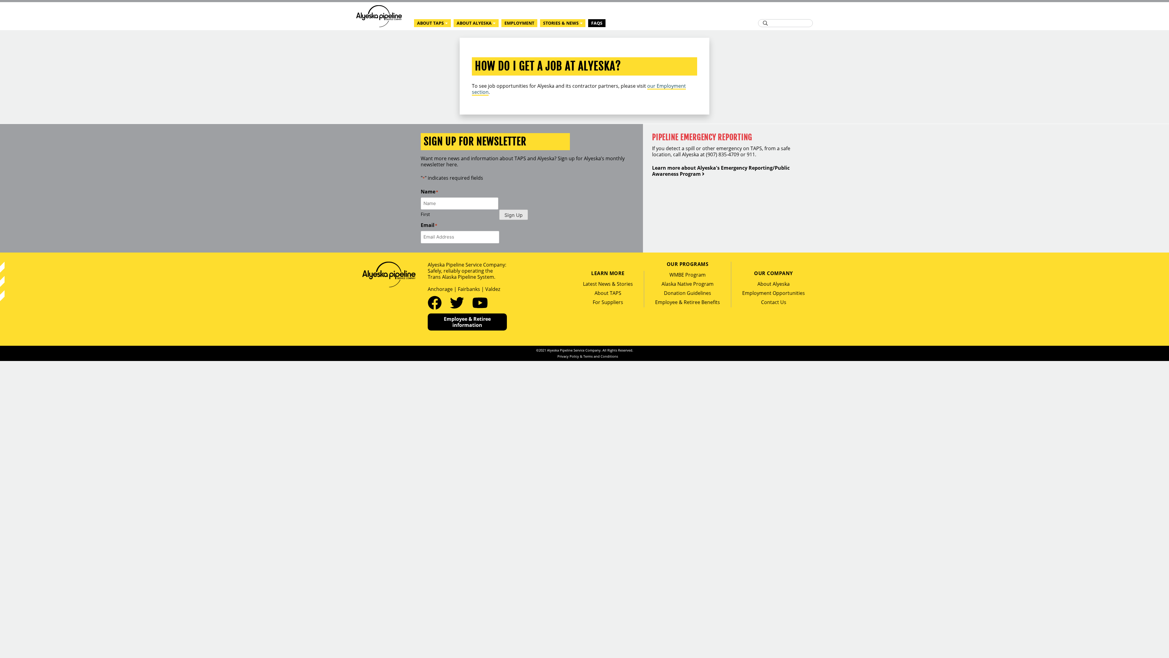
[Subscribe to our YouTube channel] (480, 302)
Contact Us (773, 302)
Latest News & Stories (608, 284)
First (425, 214)
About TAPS (608, 293)
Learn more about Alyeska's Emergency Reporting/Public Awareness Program (721, 171)
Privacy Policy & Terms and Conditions (587, 356)
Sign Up (513, 215)
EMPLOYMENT (519, 23)
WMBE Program (687, 274)
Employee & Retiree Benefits (687, 302)
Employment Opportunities (773, 293)
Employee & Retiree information (467, 322)
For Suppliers (608, 302)
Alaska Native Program (688, 284)
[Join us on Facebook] (436, 302)
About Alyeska (773, 284)
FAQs (596, 23)
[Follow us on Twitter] (459, 302)
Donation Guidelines (687, 293)
